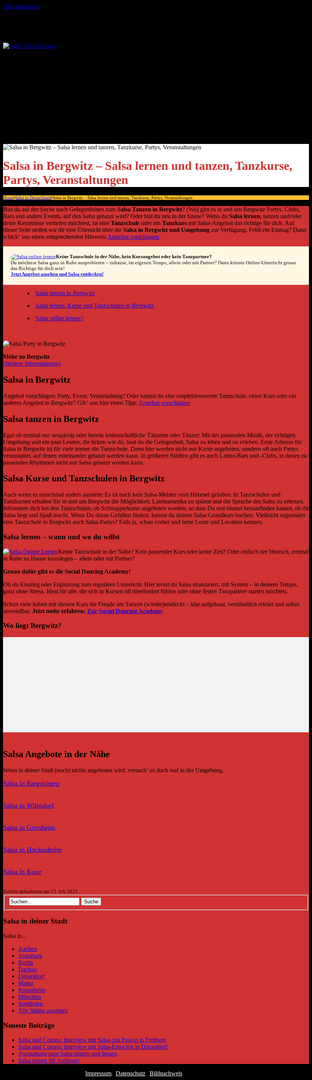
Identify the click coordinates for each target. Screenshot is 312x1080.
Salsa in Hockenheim (32, 849)
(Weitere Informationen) (31, 363)
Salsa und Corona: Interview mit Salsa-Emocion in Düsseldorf (92, 1046)
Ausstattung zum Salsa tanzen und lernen (67, 1053)
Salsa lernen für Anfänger (73, 103)
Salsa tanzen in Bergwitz (65, 293)
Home (8, 197)
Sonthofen (30, 1003)
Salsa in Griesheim (29, 827)
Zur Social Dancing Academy (125, 611)
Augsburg (30, 955)
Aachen (27, 949)
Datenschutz (130, 1073)
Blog (30, 131)
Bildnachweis (166, 1073)
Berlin (25, 962)
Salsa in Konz (22, 872)
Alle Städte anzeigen (67, 76)
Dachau (27, 969)
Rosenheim (31, 990)
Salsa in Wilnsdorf (28, 805)
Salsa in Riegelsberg (31, 783)
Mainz (25, 983)
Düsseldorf (31, 976)
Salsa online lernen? (59, 318)
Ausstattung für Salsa (68, 117)
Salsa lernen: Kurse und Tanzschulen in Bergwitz (94, 305)
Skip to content (21, 6)
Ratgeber (36, 89)
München (29, 997)
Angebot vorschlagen (133, 236)
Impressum (98, 1073)
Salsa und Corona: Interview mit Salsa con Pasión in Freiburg (92, 1040)
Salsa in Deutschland (53, 62)
